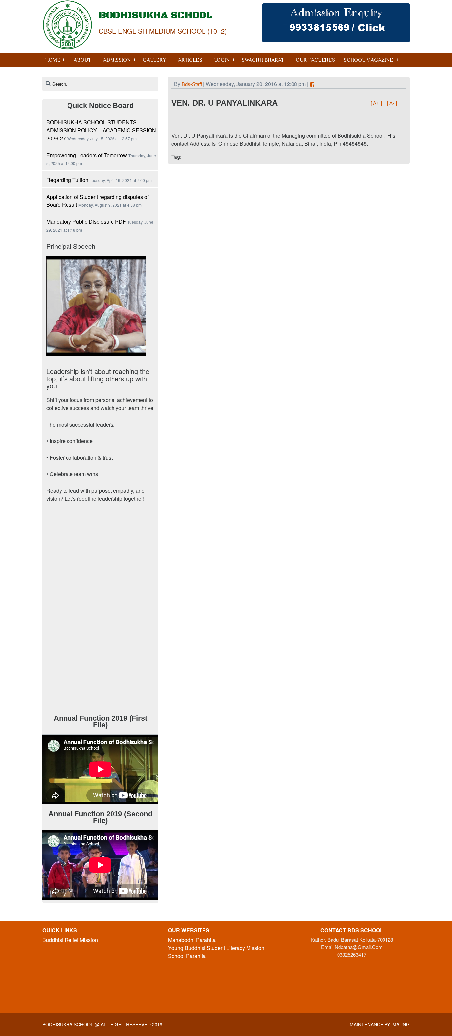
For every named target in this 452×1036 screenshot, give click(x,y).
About (82, 60)
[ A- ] (392, 103)
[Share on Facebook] (312, 84)
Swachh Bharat (263, 60)
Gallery (154, 60)
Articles (190, 60)
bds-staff (192, 84)
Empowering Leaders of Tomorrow (86, 155)
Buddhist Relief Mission (70, 940)
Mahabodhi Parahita (192, 940)
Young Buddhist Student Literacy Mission (216, 948)
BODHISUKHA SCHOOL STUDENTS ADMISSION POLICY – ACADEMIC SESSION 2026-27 (101, 130)
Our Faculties (315, 60)
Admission (117, 60)
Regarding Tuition (67, 180)
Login (222, 60)
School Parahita (187, 956)
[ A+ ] (377, 103)
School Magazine (368, 60)
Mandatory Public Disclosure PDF (86, 221)
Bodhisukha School (67, 1024)
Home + (55, 60)
